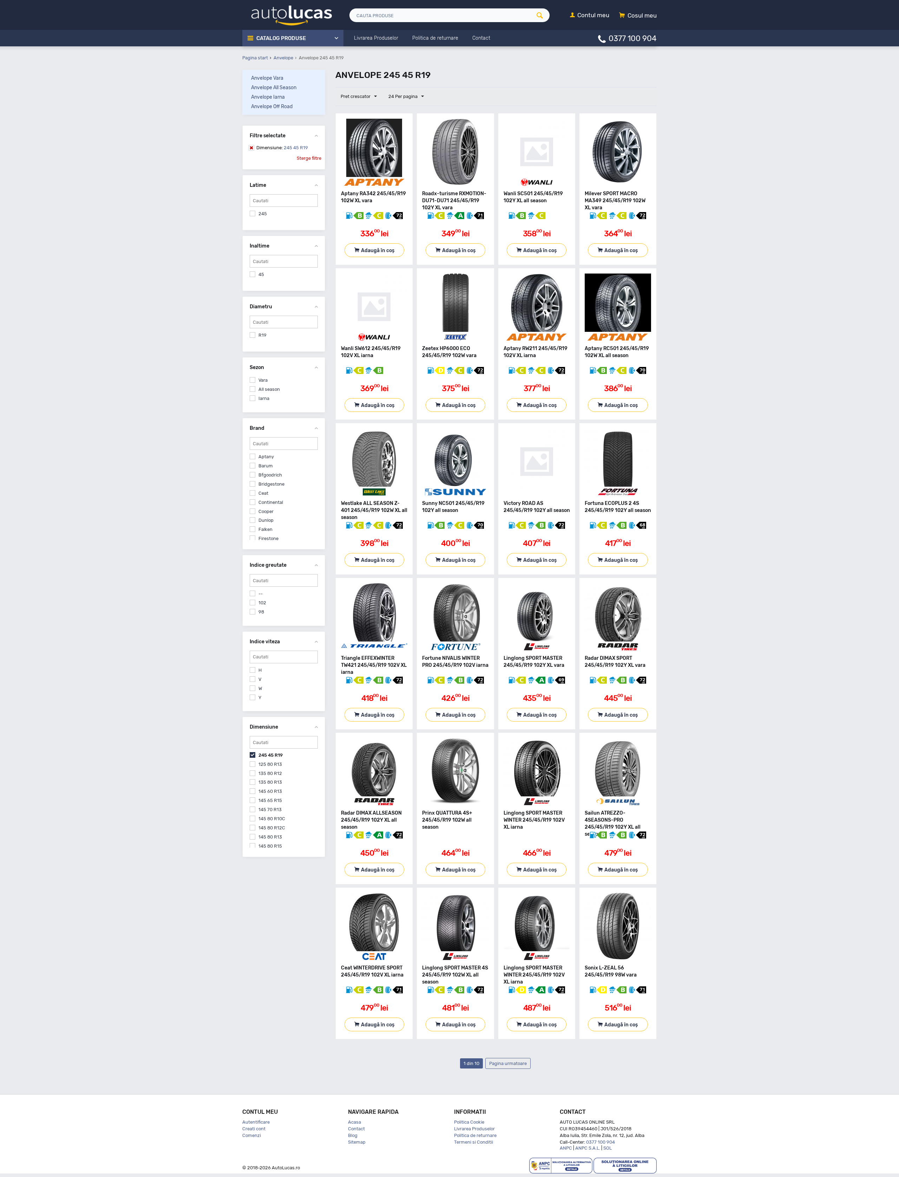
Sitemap (357, 1142)
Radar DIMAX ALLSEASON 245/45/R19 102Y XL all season (371, 820)
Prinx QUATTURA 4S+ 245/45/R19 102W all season (447, 820)
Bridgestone (271, 484)
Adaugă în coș (377, 251)
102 (262, 602)
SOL (607, 1148)
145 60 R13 (270, 791)
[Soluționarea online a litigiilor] (625, 1165)
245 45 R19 (282, 147)
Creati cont (253, 1128)
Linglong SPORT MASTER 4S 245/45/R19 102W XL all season (455, 975)
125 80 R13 (270, 764)
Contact (356, 1128)
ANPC (566, 1148)
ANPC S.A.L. (587, 1148)
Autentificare (256, 1122)
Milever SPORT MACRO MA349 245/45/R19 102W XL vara (615, 201)
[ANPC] (560, 1165)
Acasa (354, 1122)
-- (260, 593)
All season (269, 389)
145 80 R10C (271, 818)
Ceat (263, 493)
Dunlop (266, 520)
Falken (265, 529)
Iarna (263, 398)
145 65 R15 (270, 800)
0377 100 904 (633, 38)
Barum (265, 465)
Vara (263, 380)
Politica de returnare (475, 1135)
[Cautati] (542, 15)
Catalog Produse (281, 38)
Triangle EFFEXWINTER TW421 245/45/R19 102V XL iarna (374, 665)
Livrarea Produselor (474, 1128)
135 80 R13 (270, 782)
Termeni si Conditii (473, 1142)
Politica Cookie (469, 1122)
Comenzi (251, 1135)
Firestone (268, 538)
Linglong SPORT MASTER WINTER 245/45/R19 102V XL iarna (534, 820)
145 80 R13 (270, 837)
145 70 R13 (270, 809)
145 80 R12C (271, 827)
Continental (270, 502)
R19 (262, 335)
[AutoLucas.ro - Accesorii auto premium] (287, 14)
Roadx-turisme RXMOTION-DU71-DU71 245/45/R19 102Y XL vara (454, 201)
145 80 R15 (270, 846)
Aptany (266, 456)
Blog (352, 1135)
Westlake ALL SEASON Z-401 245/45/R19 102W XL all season (374, 510)
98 (261, 611)
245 (262, 213)
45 (261, 274)
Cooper (266, 511)
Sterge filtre (309, 158)
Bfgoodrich (270, 475)
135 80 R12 (270, 773)
